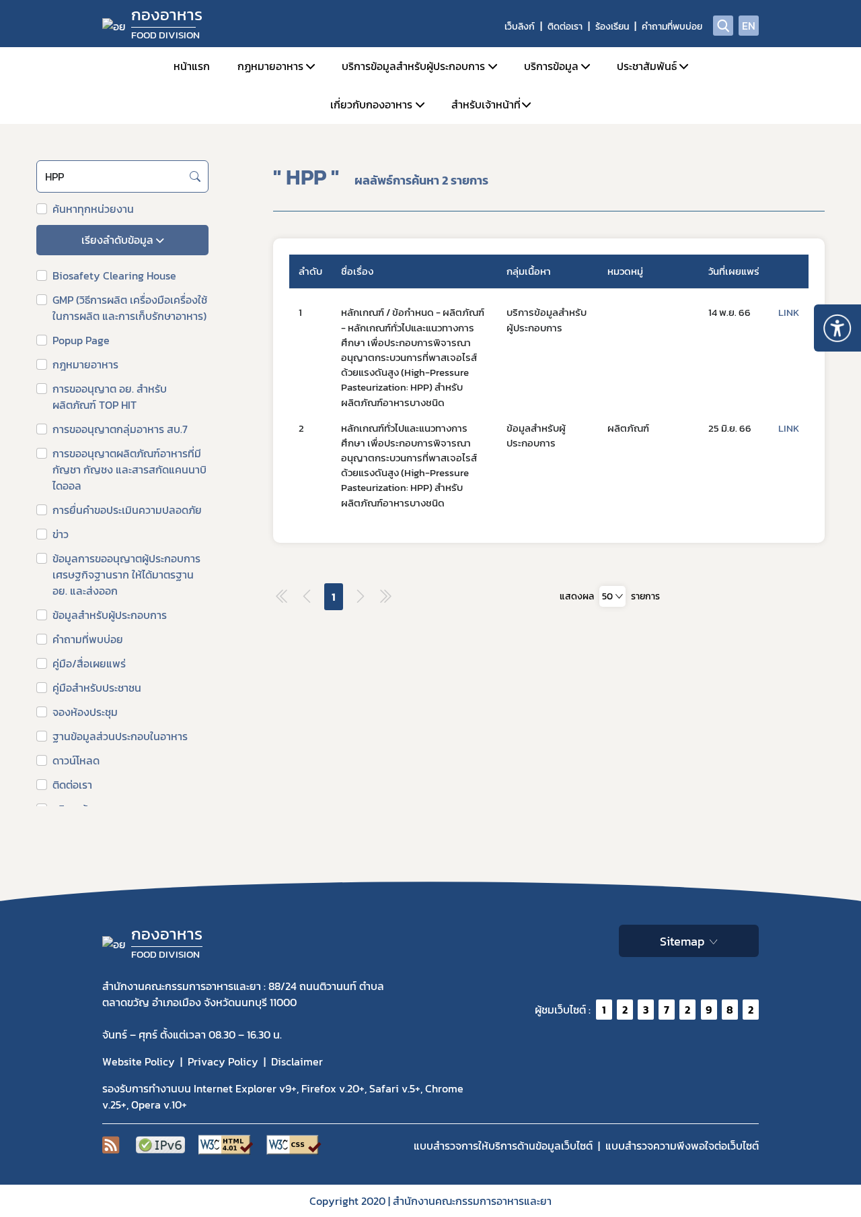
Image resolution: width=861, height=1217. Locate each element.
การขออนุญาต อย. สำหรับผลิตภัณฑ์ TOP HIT (109, 397)
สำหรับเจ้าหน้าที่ (486, 104)
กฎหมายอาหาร (85, 364)
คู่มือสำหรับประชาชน (96, 688)
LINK (788, 312)
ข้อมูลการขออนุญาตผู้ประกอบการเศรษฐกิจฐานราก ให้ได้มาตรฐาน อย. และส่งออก (126, 574)
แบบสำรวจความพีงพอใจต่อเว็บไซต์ (682, 1146)
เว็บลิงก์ (519, 27)
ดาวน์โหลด (76, 760)
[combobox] (122, 240)
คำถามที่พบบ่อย (672, 27)
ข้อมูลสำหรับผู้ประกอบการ (109, 615)
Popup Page (81, 340)
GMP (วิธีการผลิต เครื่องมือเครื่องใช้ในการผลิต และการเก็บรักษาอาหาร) (129, 308)
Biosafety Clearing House (114, 275)
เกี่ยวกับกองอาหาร (371, 104)
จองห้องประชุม (85, 712)
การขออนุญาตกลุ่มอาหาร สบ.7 (120, 429)
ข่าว (60, 534)
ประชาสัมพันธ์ (647, 66)
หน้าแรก (192, 66)
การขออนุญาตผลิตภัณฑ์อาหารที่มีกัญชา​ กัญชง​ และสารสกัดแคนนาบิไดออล (129, 469)
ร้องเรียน (612, 27)
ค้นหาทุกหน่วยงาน (93, 209)
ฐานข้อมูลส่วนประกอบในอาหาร (120, 736)
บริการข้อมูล (551, 66)
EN (748, 26)
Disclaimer (297, 1061)
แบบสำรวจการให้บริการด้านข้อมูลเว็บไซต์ (503, 1146)
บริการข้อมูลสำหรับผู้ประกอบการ (413, 66)
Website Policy (138, 1061)
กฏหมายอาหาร (270, 66)
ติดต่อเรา (565, 27)
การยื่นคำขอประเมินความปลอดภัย (127, 510)
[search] (723, 25)
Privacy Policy (223, 1061)
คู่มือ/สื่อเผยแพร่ (89, 663)
